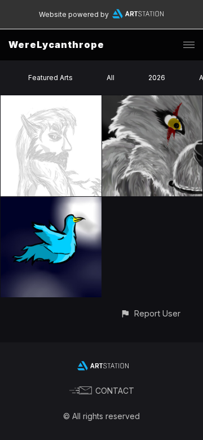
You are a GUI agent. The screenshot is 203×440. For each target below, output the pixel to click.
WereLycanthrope (56, 44)
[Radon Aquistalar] (51, 102)
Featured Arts (50, 77)
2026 (156, 77)
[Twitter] (51, 203)
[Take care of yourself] (152, 102)
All (110, 77)
